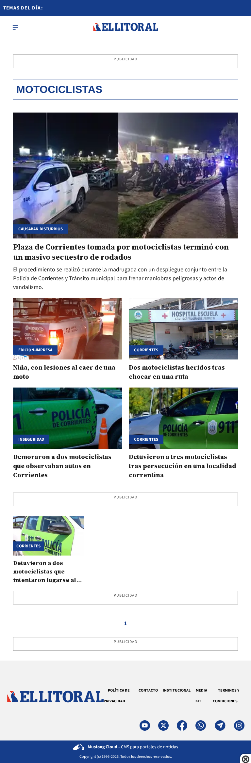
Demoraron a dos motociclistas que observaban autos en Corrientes (62, 466)
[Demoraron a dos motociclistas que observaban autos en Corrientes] (67, 418)
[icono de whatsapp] (200, 725)
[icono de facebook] (182, 725)
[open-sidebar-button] (15, 27)
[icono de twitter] (163, 725)
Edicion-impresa (35, 350)
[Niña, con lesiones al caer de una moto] (67, 328)
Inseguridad (31, 439)
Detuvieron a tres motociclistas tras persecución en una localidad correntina (182, 466)
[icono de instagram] (239, 725)
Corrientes (146, 439)
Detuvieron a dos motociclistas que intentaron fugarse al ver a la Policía (44, 575)
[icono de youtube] (145, 725)
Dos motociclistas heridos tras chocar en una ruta (177, 372)
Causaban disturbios (40, 229)
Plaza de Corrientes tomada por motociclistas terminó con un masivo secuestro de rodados (121, 251)
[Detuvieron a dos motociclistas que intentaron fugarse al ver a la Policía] (48, 536)
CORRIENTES (146, 350)
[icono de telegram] (220, 725)
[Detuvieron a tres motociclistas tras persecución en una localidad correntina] (183, 418)
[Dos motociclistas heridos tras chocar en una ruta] (183, 328)
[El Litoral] (125, 27)
